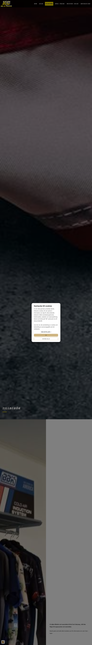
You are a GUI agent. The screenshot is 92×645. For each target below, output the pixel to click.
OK (46, 335)
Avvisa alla (46, 339)
